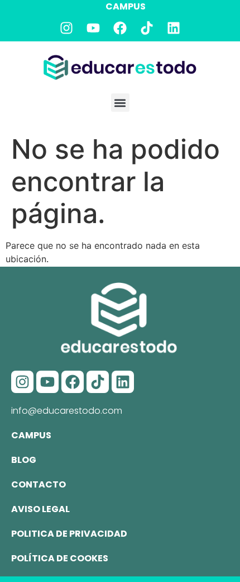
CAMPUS (125, 6)
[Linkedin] (173, 28)
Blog (23, 459)
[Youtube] (93, 28)
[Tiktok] (146, 28)
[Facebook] (120, 28)
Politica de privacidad (69, 533)
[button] (120, 102)
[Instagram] (66, 28)
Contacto (38, 484)
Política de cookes (59, 558)
